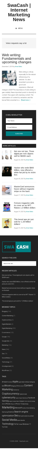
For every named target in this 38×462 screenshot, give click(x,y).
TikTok (16, 424)
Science (11, 412)
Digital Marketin (6, 324)
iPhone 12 (13, 404)
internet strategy (31, 401)
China (18, 386)
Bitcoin (7, 385)
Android (10, 382)
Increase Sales (15, 401)
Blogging (4, 311)
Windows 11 (27, 424)
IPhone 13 (19, 404)
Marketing (5, 345)
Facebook (31, 398)
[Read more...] (25, 100)
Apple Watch (21, 382)
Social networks (21, 420)
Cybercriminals (23, 394)
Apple (15, 381)
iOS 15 (3, 404)
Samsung (5, 412)
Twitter (20, 424)
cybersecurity (8, 397)
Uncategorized (6, 366)
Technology (5, 362)
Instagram (21, 401)
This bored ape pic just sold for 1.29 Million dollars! (24, 221)
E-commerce (6, 332)
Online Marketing (30, 408)
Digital (17, 398)
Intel (26, 401)
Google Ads (5, 341)
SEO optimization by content (26, 416)
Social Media (6, 358)
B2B (3, 386)
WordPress (5, 370)
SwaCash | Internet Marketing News (19, 12)
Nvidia (24, 408)
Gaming (5, 401)
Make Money (25, 404)
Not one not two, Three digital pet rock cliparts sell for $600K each (24, 153)
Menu (20, 28)
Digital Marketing (7, 328)
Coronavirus (16, 390)
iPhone (8, 404)
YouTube (5, 427)
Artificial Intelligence (30, 382)
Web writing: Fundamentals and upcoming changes (16, 58)
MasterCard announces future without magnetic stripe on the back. (24, 188)
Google (4, 337)
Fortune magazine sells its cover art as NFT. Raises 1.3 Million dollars (24, 205)
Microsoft (18, 408)
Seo (3, 353)
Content (22, 386)
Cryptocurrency (6, 320)
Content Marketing (7, 315)
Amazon (5, 382)
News (3, 349)
